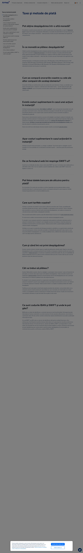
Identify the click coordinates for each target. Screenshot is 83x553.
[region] (41, 546)
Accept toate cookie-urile (58, 544)
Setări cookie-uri (58, 547)
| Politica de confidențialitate (20, 548)
